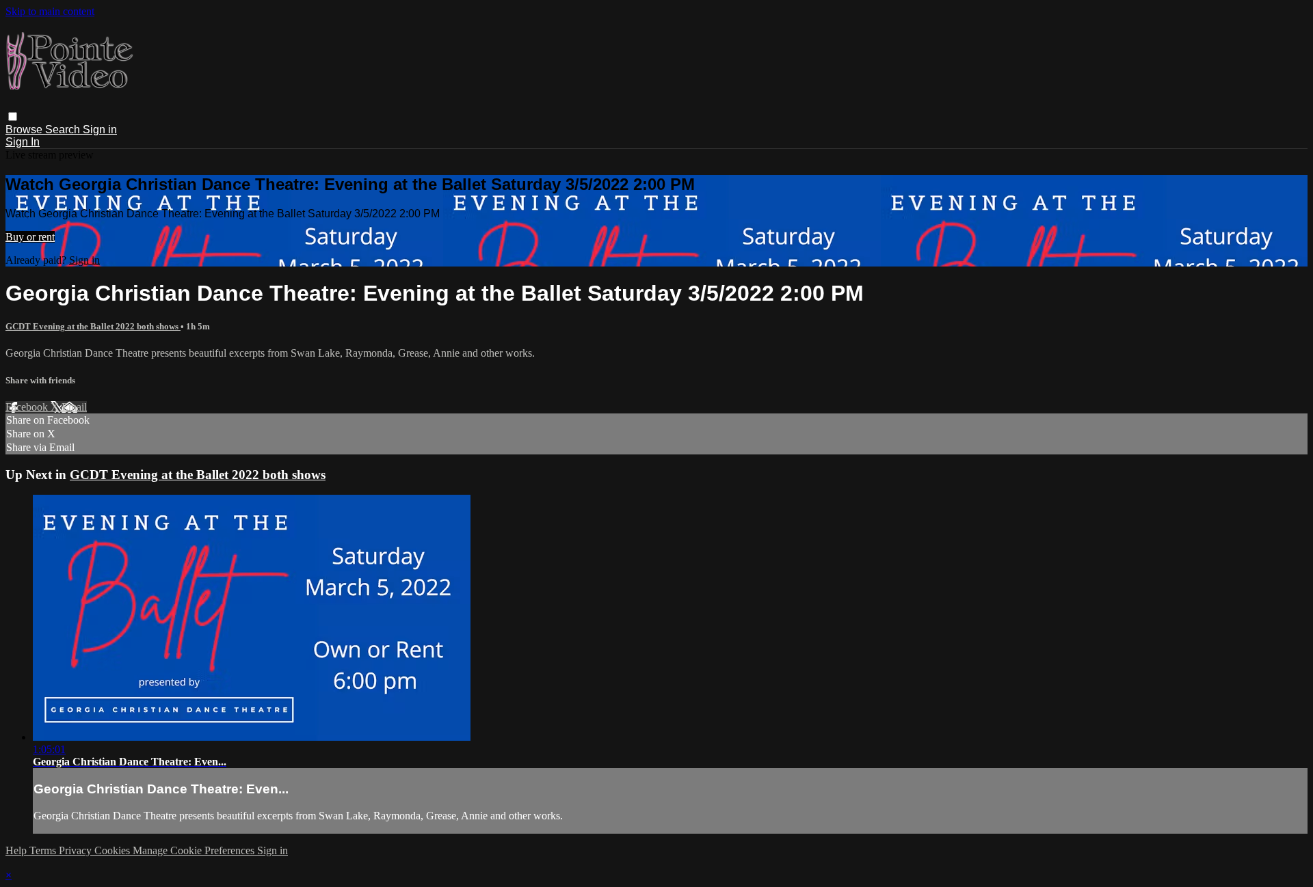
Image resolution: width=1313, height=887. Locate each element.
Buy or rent (30, 237)
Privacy (76, 850)
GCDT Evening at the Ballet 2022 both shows (93, 326)
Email (74, 407)
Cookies (113, 850)
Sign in (100, 129)
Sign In (22, 142)
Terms (44, 850)
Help (17, 850)
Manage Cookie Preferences (195, 850)
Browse (25, 129)
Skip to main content (49, 11)
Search (64, 129)
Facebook (28, 407)
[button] (12, 116)
